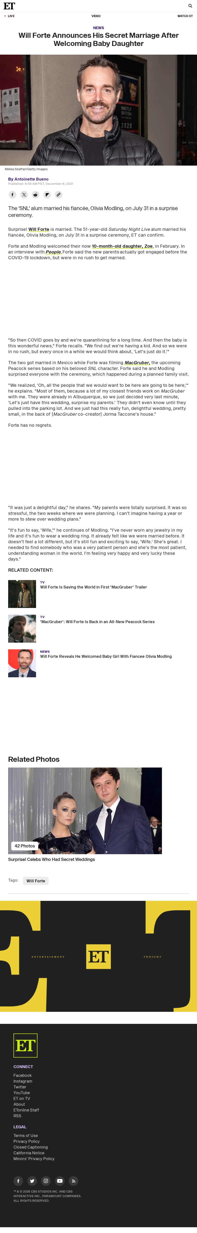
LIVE (11, 16)
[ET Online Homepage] (11, 6)
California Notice (28, 1153)
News (98, 28)
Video (96, 16)
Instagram (22, 1081)
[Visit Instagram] (46, 1182)
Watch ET (185, 16)
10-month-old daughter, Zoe (122, 246)
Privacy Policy (26, 1141)
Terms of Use (25, 1136)
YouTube (21, 1093)
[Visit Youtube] (60, 1181)
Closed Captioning (30, 1147)
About (19, 1104)
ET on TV (21, 1099)
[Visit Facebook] (18, 1182)
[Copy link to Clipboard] (58, 195)
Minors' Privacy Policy (34, 1159)
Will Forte (38, 229)
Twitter (19, 1087)
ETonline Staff (26, 1110)
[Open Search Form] (190, 6)
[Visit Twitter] (32, 1182)
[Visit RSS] (73, 1182)
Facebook (22, 1075)
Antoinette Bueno (31, 179)
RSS (17, 1116)
